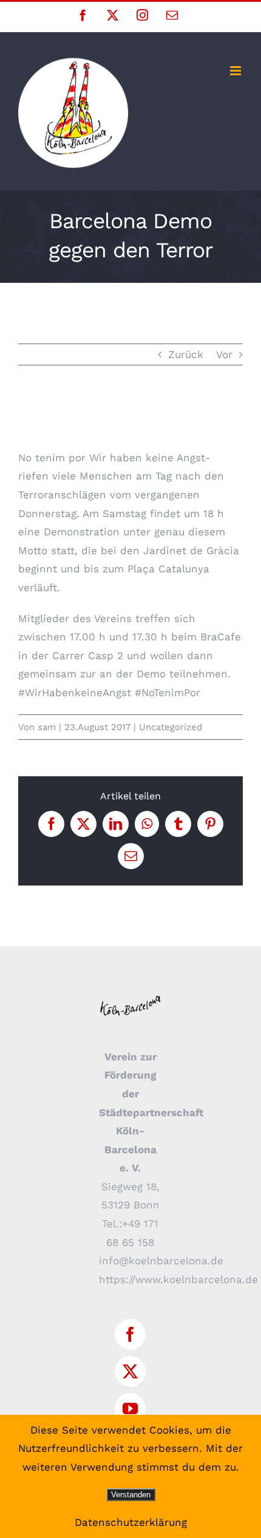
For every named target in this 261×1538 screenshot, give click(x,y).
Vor (224, 354)
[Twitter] (130, 1371)
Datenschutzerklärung (131, 1522)
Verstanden (131, 1494)
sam (47, 727)
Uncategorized (170, 727)
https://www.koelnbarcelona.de (178, 1279)
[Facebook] (130, 1334)
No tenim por (53, 458)
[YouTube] (130, 1408)
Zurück (185, 354)
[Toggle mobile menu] (236, 70)
